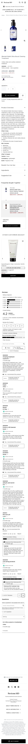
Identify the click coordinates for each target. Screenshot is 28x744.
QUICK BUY (13, 275)
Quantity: (5, 85)
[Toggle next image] (26, 30)
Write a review (5, 68)
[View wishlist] (22, 2)
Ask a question (14, 68)
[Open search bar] (19, 2)
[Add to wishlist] (22, 95)
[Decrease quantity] (4, 89)
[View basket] (25, 2)
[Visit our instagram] (15, 687)
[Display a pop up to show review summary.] (13, 270)
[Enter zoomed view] (24, 40)
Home (3, 15)
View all (23, 76)
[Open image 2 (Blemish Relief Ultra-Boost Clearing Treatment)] (13, 48)
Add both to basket (11, 225)
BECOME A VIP (13, 680)
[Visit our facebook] (8, 687)
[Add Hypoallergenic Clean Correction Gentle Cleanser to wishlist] (22, 241)
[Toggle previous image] (1, 30)
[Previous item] (2, 259)
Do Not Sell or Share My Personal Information (13, 701)
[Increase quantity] (13, 89)
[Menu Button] (1, 2)
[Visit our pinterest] (18, 687)
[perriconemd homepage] (8, 2)
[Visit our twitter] (12, 687)
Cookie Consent (13, 699)
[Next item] (24, 259)
